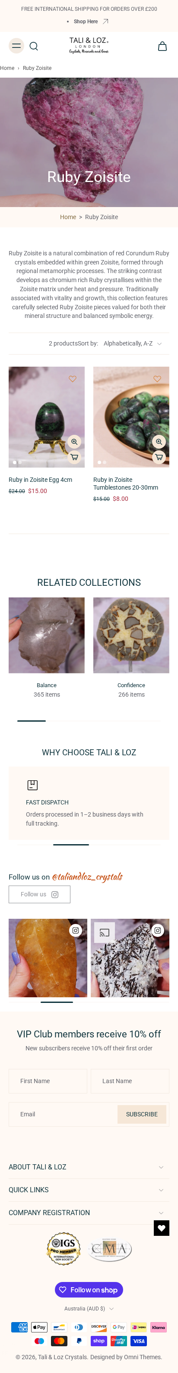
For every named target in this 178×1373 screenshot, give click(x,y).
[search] (33, 45)
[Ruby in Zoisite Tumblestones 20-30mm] (131, 417)
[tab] (14, 462)
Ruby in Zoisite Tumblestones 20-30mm (125, 483)
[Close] (162, 1336)
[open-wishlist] (161, 1228)
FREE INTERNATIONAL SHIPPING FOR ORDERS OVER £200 (89, 9)
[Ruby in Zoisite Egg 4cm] (47, 417)
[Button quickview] (74, 442)
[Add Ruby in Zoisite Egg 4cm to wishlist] (72, 378)
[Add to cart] (74, 457)
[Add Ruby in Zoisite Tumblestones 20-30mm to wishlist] (157, 378)
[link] (39, 894)
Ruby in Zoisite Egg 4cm (40, 480)
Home (7, 68)
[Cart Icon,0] (159, 45)
